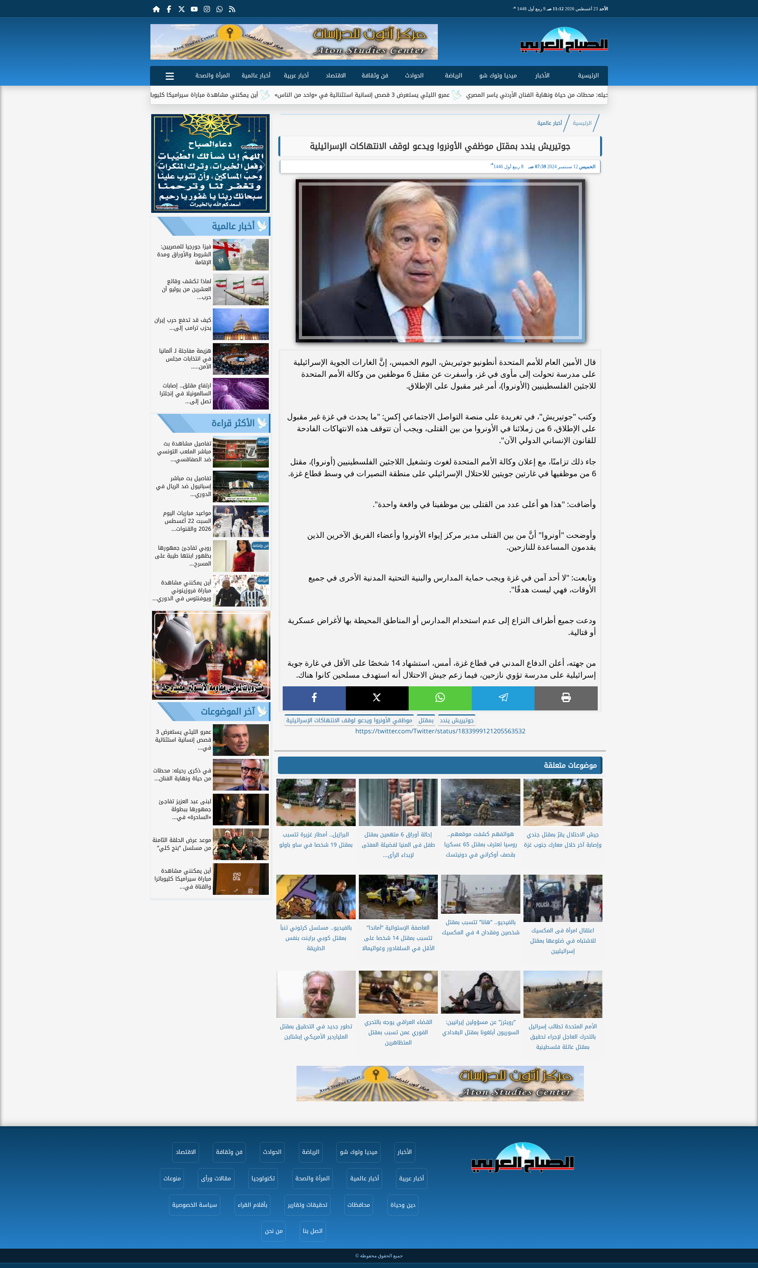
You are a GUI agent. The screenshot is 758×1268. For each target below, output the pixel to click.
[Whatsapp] (219, 8)
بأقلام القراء (252, 1205)
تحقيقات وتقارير (307, 1205)
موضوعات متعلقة (570, 765)
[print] (566, 698)
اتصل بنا (313, 1231)
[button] (159, 42)
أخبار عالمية (256, 75)
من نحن (274, 1231)
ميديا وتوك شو (498, 75)
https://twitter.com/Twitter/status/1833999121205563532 (440, 731)
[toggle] (169, 74)
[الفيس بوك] (169, 8)
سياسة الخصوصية (194, 1205)
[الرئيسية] (156, 8)
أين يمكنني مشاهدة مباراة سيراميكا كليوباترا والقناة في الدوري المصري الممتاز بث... (201, 95)
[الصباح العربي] (564, 40)
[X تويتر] (181, 8)
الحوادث (414, 75)
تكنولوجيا (263, 1178)
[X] (377, 698)
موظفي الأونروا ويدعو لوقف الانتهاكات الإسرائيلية (349, 720)
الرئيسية (588, 75)
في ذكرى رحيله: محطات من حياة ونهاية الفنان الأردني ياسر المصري (602, 95)
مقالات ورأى (216, 1178)
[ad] (210, 211)
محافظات (358, 1205)
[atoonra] (440, 1083)
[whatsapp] (440, 698)
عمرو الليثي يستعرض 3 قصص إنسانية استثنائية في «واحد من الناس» (412, 95)
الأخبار (542, 75)
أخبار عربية (296, 75)
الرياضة (453, 75)
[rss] (232, 8)
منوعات (172, 1178)
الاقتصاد (336, 75)
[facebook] (314, 698)
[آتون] (294, 42)
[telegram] (503, 698)
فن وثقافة (375, 75)
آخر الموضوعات (228, 711)
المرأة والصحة (212, 75)
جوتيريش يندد (457, 720)
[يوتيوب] (194, 8)
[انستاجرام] (207, 8)
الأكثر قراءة (233, 423)
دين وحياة (402, 1205)
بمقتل (425, 720)
